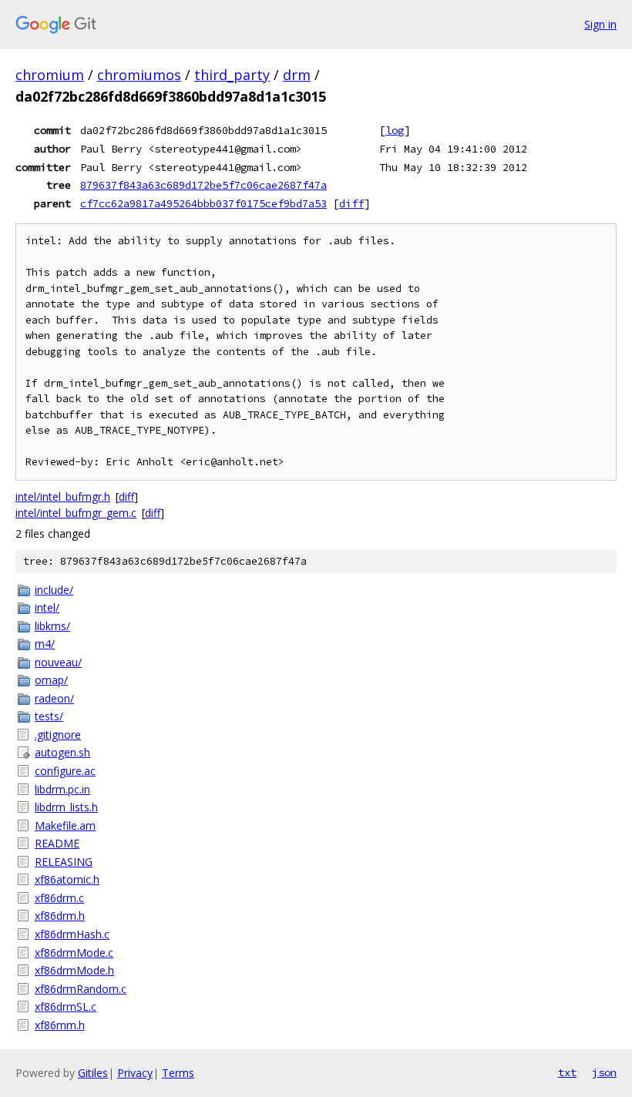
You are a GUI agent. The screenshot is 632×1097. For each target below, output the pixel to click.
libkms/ (52, 626)
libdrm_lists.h (66, 807)
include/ (54, 589)
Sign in (600, 24)
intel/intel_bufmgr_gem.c (75, 512)
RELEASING (63, 861)
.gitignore (58, 734)
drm (297, 74)
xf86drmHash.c (72, 934)
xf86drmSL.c (65, 1006)
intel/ (47, 607)
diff (351, 203)
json (604, 1072)
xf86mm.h (60, 1025)
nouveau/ (58, 662)
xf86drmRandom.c (80, 988)
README (57, 843)
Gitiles (93, 1072)
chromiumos (139, 74)
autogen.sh (62, 752)
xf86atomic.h (67, 879)
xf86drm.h (60, 915)
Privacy (135, 1072)
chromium (49, 74)
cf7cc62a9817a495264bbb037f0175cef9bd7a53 (203, 203)
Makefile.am (65, 825)
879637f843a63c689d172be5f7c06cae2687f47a (203, 185)
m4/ (45, 643)
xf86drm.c (59, 898)
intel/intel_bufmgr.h (62, 496)
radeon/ (54, 698)
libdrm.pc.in (62, 789)
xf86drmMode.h (74, 970)
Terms (178, 1072)
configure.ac (65, 770)
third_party (232, 74)
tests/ (49, 716)
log (394, 130)
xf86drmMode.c (74, 952)
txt (567, 1072)
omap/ (51, 680)
